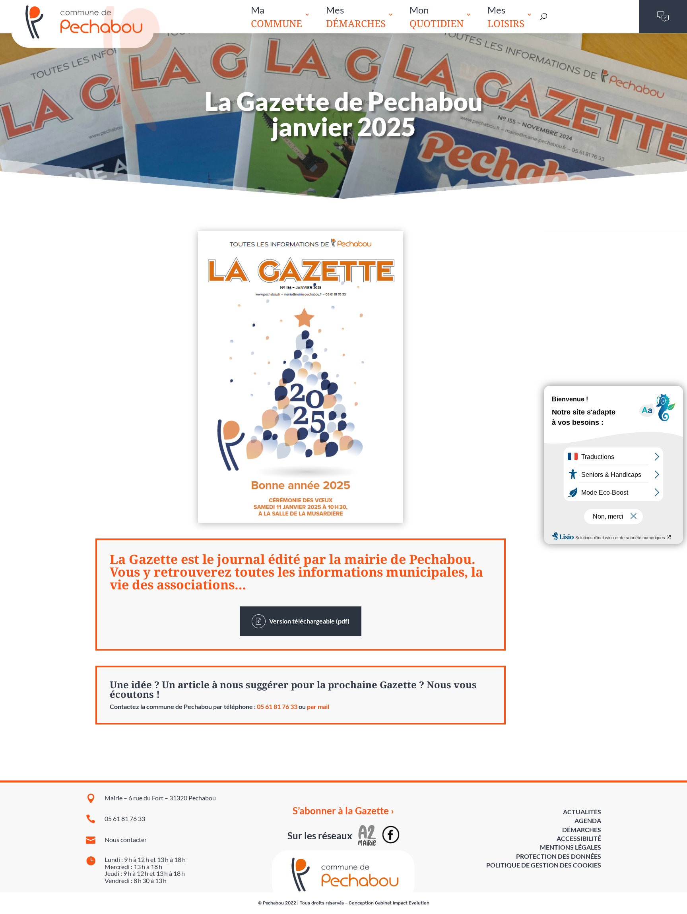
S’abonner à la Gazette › (343, 810)
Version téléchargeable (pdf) (307, 621)
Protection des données (558, 856)
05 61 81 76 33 (277, 706)
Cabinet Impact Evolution (402, 903)
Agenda (587, 820)
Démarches (581, 829)
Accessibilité (579, 838)
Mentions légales (570, 847)
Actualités (582, 811)
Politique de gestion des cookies (543, 865)
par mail (318, 706)
